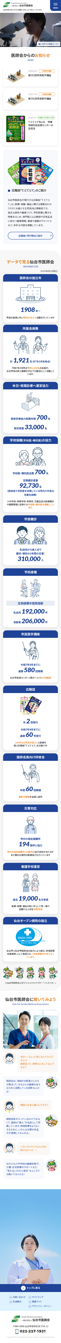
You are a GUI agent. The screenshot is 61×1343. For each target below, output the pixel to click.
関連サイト (37, 1301)
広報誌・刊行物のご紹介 (30, 235)
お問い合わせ (19, 1297)
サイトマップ (37, 1297)
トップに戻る (33, 1287)
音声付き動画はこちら (50, 44)
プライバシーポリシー (42, 1306)
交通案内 (17, 1301)
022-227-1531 (33, 1331)
